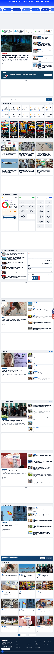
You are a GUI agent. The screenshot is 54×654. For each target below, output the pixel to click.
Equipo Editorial (37, 643)
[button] (4, 108)
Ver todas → (51, 140)
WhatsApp (49, 558)
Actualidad (4, 169)
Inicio (10, 1)
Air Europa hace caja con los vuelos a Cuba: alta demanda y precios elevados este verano (9, 171)
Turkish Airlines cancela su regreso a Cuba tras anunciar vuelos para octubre (9, 628)
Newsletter (37, 646)
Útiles (42, 1)
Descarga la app (37, 647)
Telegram (42, 558)
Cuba (20, 169)
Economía (18, 647)
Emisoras (47, 1)
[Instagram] (9, 647)
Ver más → (51, 300)
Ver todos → (51, 120)
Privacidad (46, 644)
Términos (21, 652)
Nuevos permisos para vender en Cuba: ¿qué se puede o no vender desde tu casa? (26, 593)
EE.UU (17, 646)
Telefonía (27, 644)
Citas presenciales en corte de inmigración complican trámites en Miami (12, 421)
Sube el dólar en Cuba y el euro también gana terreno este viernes (9, 611)
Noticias (19, 1)
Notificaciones (46, 646)
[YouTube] (11, 647)
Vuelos (27, 646)
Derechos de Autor (47, 643)
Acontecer (4, 53)
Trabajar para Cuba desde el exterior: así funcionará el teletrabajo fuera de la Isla (27, 171)
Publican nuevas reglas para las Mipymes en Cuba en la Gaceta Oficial (43, 171)
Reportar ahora (47, 74)
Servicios (31, 1)
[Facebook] (4, 647)
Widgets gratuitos (29, 647)
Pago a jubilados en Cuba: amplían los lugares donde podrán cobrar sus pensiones (44, 628)
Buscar (14, 4)
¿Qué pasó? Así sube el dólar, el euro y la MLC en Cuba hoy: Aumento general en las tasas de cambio (26, 154)
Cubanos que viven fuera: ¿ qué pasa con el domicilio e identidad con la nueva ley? (44, 611)
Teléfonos (14, 1)
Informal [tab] (34, 255)
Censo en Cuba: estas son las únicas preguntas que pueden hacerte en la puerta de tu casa (14, 320)
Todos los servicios (29, 641)
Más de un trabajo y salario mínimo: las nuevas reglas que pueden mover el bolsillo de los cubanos (14, 471)
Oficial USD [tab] (46, 255)
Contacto (36, 644)
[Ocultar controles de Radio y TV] (53, 308)
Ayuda (10, 4)
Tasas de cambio (28, 643)
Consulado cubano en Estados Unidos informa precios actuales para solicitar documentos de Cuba (44, 154)
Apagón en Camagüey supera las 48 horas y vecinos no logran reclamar (15, 56)
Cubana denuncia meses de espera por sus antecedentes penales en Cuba (12, 371)
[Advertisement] (27, 21)
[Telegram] (6, 647)
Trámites (25, 1)
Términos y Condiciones (48, 641)
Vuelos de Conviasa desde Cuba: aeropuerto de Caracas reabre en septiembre (26, 576)
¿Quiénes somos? (38, 641)
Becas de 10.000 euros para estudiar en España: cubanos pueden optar (26, 611)
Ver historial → (50, 274)
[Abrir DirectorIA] (2, 651)
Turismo (37, 1)
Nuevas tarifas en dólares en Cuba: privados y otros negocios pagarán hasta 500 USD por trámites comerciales (9, 594)
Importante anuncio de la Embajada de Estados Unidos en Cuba (9, 154)
